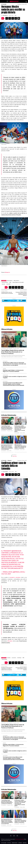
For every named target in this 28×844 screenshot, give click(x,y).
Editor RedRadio (9, 348)
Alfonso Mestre (16, 280)
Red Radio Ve (5, 15)
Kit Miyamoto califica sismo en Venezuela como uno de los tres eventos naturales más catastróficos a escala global (14, 364)
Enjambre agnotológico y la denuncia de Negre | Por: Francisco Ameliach (13, 371)
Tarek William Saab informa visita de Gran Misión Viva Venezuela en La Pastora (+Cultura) (12, 352)
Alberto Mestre (9, 280)
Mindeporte (7, 272)
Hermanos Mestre (5, 282)
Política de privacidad (19, 839)
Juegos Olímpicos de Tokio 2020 (18, 282)
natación (3, 284)
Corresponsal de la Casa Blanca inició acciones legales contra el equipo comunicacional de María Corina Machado (13, 384)
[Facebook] (6, 18)
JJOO (10, 282)
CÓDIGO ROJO (5, 375)
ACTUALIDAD (3, 4)
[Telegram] (18, 18)
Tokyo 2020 (8, 284)
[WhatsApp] (15, 18)
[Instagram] (14, 835)
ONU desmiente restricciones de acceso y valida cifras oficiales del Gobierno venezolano (20, 446)
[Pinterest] (12, 18)
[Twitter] (9, 18)
